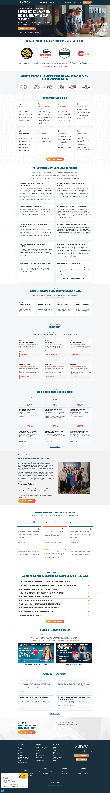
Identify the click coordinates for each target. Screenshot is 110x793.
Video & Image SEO (42, 134)
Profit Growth (80, 426)
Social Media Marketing (22, 754)
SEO (19, 747)
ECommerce (38, 752)
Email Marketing (21, 755)
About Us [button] (59, 2)
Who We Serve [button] (43, 2)
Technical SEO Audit (81, 106)
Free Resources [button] (67, 2)
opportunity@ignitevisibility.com (68, 728)
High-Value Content (62, 107)
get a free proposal (26, 732)
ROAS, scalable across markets (55, 426)
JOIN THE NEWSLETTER (81, 759)
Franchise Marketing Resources (59, 759)
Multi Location (38, 750)
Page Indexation (80, 405)
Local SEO (21, 107)
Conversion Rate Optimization (23, 757)
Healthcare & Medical (40, 755)
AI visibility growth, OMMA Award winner (30, 426)
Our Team (55, 749)
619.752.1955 (77, 2)
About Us (55, 747)
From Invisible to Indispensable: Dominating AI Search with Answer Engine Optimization (74, 698)
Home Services (39, 757)
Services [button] (52, 2)
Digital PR (20, 760)
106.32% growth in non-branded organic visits (68, 212)
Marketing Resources (57, 757)
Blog (54, 755)
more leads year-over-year (55, 405)
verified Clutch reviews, (55, 177)
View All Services (27, 501)
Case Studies (55, 754)
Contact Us (55, 760)
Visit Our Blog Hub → (55, 713)
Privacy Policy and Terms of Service (55, 786)
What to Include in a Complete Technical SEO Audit (71, 681)
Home (19, 8)
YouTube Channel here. (73, 640)
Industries (38, 744)
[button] (55, 582)
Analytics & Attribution (22, 762)
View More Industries (40, 760)
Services (24, 8)
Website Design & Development (24, 759)
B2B (37, 754)
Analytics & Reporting (82, 134)
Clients (54, 752)
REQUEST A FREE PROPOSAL (81, 755)
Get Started (87, 2)
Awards (54, 750)
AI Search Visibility (62, 133)
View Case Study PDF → (23, 419)
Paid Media (20, 752)
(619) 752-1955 (55, 783)
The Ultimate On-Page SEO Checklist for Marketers (34, 698)
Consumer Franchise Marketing (42, 747)
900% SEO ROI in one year (80, 211)
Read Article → (22, 691)
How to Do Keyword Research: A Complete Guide (33, 681)
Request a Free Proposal (27, 29)
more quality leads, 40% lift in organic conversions (30, 405)
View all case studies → (55, 446)
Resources (56, 744)
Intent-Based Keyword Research (43, 107)
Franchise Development (40, 749)
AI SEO (19, 750)
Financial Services (39, 759)
